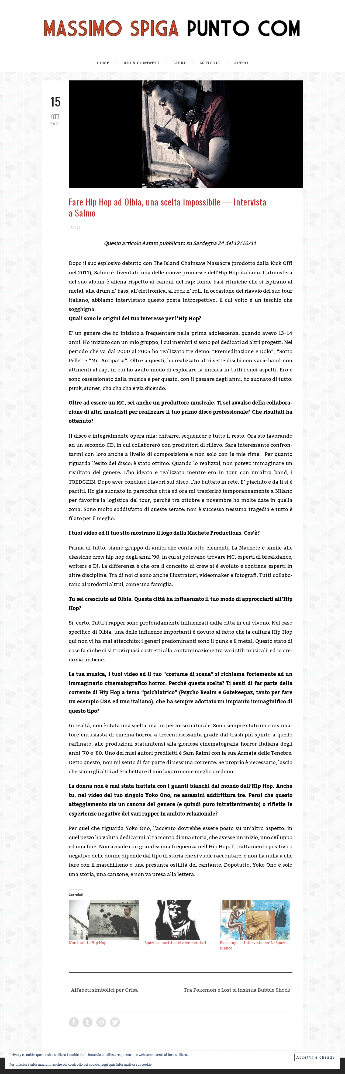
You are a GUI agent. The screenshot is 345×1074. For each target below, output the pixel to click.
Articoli (209, 63)
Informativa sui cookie (133, 1064)
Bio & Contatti (141, 63)
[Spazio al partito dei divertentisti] (179, 920)
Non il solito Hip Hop (87, 943)
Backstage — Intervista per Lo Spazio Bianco (254, 945)
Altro (241, 63)
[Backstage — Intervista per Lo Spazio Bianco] (255, 920)
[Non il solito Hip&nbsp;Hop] (104, 920)
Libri (179, 63)
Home (103, 63)
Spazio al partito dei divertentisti (175, 943)
